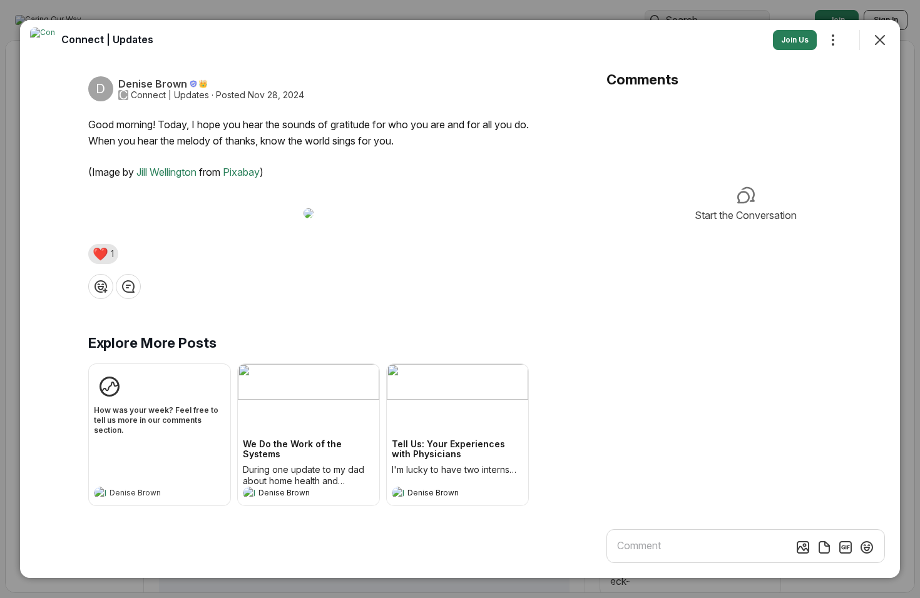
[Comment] (128, 286)
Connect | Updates (170, 95)
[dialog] (460, 299)
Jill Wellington (166, 172)
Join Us (795, 39)
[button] (103, 254)
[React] (101, 286)
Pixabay (241, 172)
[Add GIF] (846, 547)
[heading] (147, 494)
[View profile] (100, 493)
